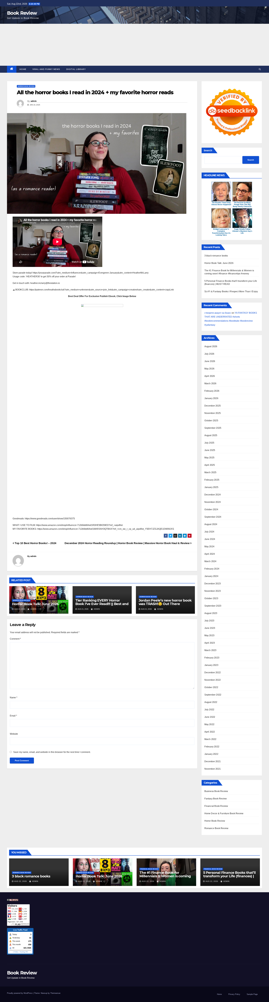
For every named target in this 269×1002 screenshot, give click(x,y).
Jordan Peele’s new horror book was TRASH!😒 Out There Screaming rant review (165, 603)
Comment (15, 639)
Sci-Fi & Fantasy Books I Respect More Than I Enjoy (231, 291)
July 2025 (209, 443)
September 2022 (212, 695)
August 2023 (210, 613)
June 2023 (209, 628)
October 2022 (211, 687)
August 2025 (210, 435)
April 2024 (209, 554)
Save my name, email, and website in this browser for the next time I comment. (52, 752)
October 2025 (211, 420)
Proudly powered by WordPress (20, 993)
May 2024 (209, 546)
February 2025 (211, 480)
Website (14, 734)
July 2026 (209, 354)
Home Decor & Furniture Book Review (224, 813)
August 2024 (210, 524)
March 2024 (210, 561)
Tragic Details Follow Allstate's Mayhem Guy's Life (242, 231)
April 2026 (209, 376)
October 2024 (211, 509)
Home (22, 69)
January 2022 (211, 754)
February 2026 (211, 391)
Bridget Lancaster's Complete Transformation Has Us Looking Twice (221, 232)
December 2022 (212, 672)
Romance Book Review (216, 828)
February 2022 (211, 746)
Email (13, 716)
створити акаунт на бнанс (217, 313)
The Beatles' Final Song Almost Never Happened (221, 204)
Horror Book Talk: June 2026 (35, 604)
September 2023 (212, 606)
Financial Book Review (216, 806)
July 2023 (209, 620)
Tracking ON (24, 952)
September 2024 (212, 517)
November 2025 (212, 413)
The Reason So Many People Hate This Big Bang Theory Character (242, 205)
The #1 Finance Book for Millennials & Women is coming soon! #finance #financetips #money (165, 878)
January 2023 (211, 665)
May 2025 (209, 457)
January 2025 (211, 487)
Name (13, 697)
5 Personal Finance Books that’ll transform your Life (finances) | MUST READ (229, 876)
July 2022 (209, 709)
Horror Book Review (26, 86)
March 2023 (210, 650)
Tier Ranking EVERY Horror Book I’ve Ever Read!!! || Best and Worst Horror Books (101, 603)
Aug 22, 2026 (20, 881)
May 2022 (209, 724)
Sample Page (252, 994)
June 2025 (209, 450)
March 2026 (210, 383)
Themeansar (55, 993)
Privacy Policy (234, 994)
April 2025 (209, 465)
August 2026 (210, 346)
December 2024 (212, 494)
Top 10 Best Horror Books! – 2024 (35, 543)
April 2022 (209, 732)
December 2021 (212, 761)
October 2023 (211, 598)
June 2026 (209, 361)
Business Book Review (216, 791)
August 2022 (210, 702)
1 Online (15, 952)
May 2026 (209, 368)
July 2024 (209, 532)
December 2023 (212, 583)
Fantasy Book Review (215, 798)
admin (34, 101)
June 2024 (209, 539)
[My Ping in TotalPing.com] (12, 900)
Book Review (22, 13)
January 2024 (211, 576)
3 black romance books (216, 255)
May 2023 (209, 635)
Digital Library (76, 69)
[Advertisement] (134, 44)
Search (208, 150)
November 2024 (212, 502)
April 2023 (209, 643)
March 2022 (210, 739)
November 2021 (212, 769)
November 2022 (212, 680)
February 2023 (211, 657)
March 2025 (210, 472)
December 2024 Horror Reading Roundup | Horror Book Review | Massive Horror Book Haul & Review (127, 543)
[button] (260, 69)
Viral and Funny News (46, 69)
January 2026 (211, 398)
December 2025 (212, 406)
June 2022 (209, 717)
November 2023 (212, 591)
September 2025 (212, 428)
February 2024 (211, 569)
